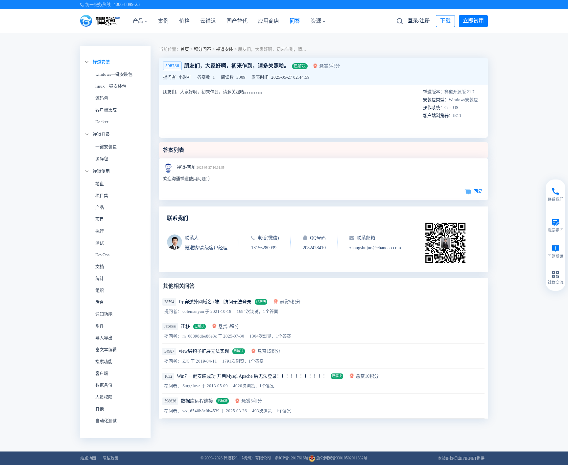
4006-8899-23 (126, 4)
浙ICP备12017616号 (292, 458)
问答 (295, 21)
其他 (99, 408)
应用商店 (268, 21)
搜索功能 (103, 361)
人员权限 (103, 397)
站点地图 (88, 458)
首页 (184, 49)
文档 (99, 266)
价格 (184, 21)
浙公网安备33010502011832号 (341, 458)
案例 (163, 21)
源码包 (101, 98)
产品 (138, 21)
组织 (99, 290)
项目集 (101, 195)
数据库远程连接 (197, 400)
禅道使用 (101, 171)
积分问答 (202, 49)
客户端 (101, 373)
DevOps (102, 254)
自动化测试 (106, 420)
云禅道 (208, 21)
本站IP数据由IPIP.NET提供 (461, 458)
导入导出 (103, 337)
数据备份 (103, 385)
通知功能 (103, 314)
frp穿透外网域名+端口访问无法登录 (215, 301)
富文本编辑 (106, 349)
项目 (99, 219)
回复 (478, 191)
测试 (99, 242)
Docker (101, 121)
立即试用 (473, 20)
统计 (99, 278)
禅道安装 (101, 61)
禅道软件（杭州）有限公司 (247, 458)
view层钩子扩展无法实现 (204, 351)
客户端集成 (106, 109)
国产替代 (237, 21)
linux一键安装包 (110, 86)
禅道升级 (101, 134)
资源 (316, 21)
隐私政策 (110, 458)
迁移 (185, 326)
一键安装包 (106, 146)
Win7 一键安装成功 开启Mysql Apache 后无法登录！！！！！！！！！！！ (252, 376)
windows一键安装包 (113, 74)
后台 (99, 302)
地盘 (99, 183)
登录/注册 (419, 20)
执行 (99, 231)
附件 (99, 325)
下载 (445, 20)
